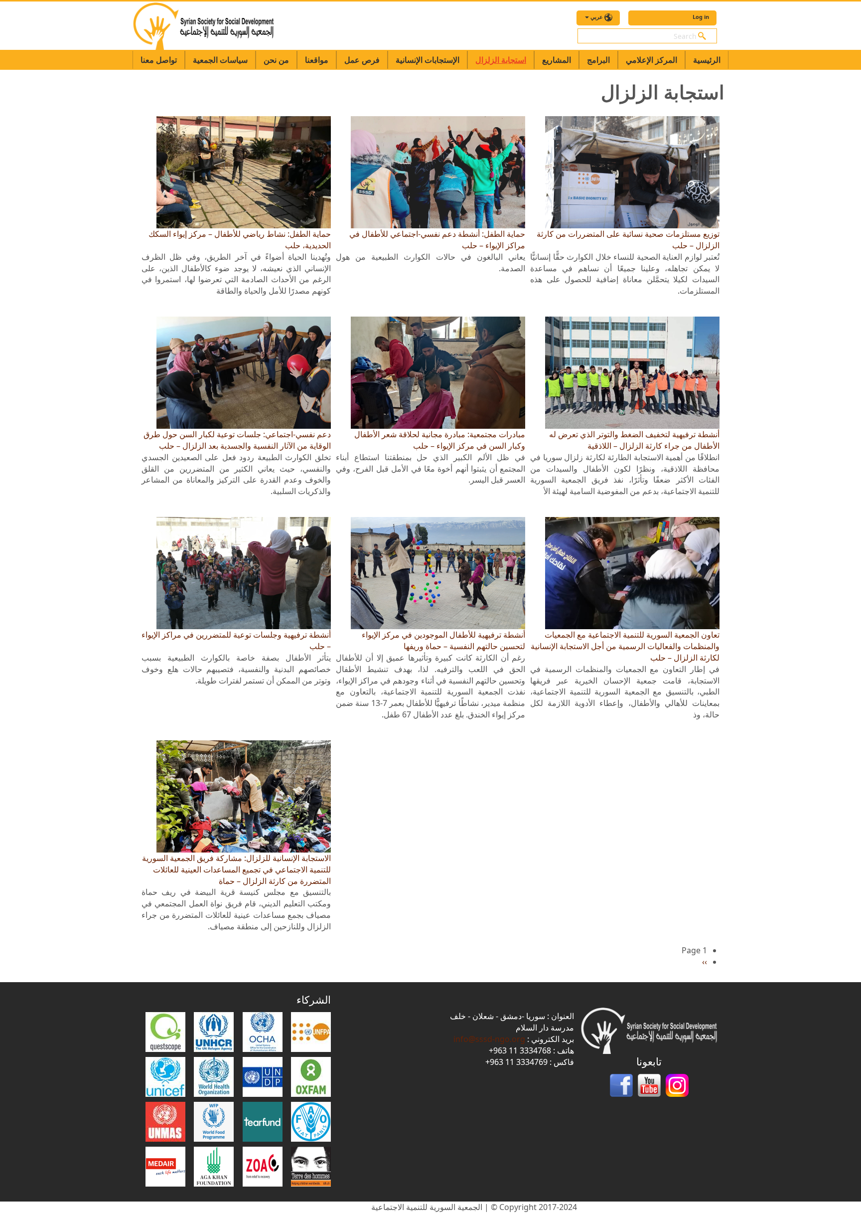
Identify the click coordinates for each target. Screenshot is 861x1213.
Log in (701, 16)
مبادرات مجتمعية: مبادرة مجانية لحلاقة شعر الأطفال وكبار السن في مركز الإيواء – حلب (439, 440)
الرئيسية (706, 59)
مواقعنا (316, 59)
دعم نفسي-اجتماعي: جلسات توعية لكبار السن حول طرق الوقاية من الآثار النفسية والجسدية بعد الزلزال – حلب (237, 440)
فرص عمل (362, 59)
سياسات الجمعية (220, 59)
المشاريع (556, 59)
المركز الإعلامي (651, 59)
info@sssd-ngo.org (489, 1039)
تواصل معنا (159, 59)
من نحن (276, 59)
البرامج (598, 59)
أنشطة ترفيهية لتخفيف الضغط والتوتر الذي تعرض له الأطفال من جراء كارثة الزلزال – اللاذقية (634, 440)
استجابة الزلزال (500, 59)
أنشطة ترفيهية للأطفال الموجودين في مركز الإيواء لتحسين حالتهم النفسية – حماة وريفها (443, 640)
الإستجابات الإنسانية (427, 59)
